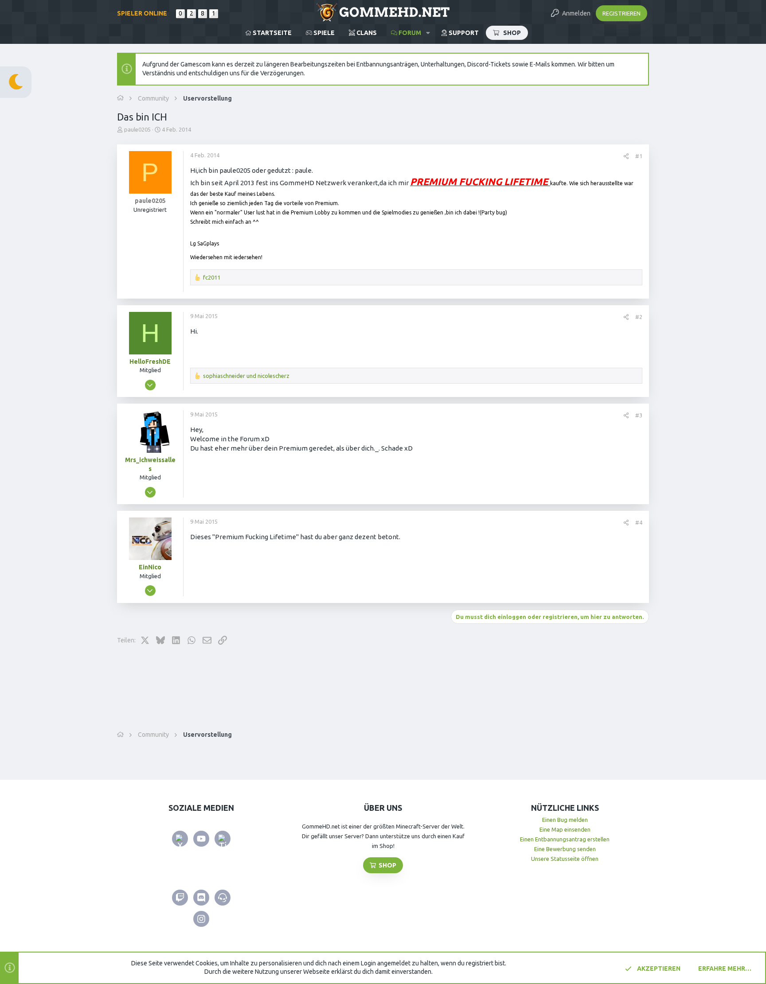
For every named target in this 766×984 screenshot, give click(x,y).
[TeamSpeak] (223, 898)
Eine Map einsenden (564, 829)
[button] (428, 33)
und (246, 376)
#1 (638, 156)
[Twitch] (180, 898)
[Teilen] (626, 156)
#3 (638, 415)
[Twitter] (180, 839)
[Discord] (201, 898)
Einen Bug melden (565, 820)
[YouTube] (201, 839)
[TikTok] (223, 839)
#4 (638, 522)
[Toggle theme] (15, 82)
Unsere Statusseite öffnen (564, 859)
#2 (638, 317)
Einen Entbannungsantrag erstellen (565, 839)
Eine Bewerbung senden (565, 849)
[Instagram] (201, 919)
